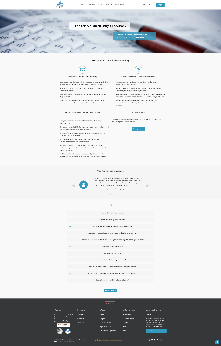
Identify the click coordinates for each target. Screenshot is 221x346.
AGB (70, 340)
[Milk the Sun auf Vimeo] (160, 340)
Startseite (82, 5)
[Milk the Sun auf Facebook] (149, 340)
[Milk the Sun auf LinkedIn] (154, 340)
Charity (125, 323)
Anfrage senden (138, 129)
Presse (125, 327)
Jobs (124, 331)
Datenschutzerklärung (77, 340)
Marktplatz (91, 5)
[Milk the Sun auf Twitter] (152, 340)
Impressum (87, 340)
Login (160, 5)
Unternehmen (119, 5)
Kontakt (148, 315)
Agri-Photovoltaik (105, 327)
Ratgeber (103, 319)
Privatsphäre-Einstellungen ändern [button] (65, 341)
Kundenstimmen (128, 319)
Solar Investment (105, 323)
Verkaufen (100, 5)
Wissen (108, 5)
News (102, 315)
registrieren (162, 2)
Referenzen (127, 315)
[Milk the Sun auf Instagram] (162, 340)
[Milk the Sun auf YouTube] (157, 340)
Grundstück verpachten (108, 331)
